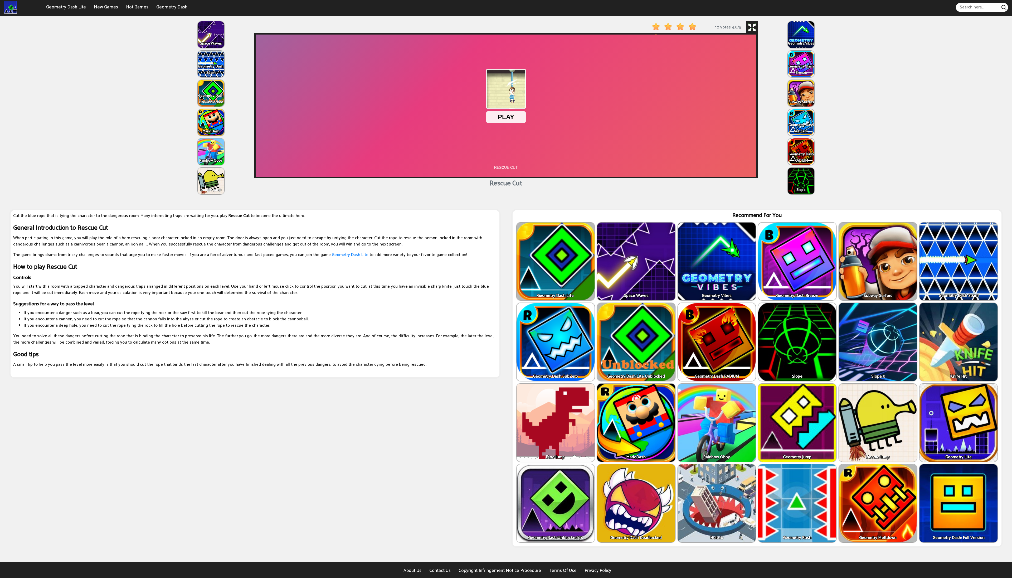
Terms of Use (563, 570)
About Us (412, 570)
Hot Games (137, 7)
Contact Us (440, 570)
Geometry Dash (171, 7)
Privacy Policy (598, 570)
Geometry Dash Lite (66, 7)
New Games (106, 7)
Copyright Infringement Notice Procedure (500, 570)
